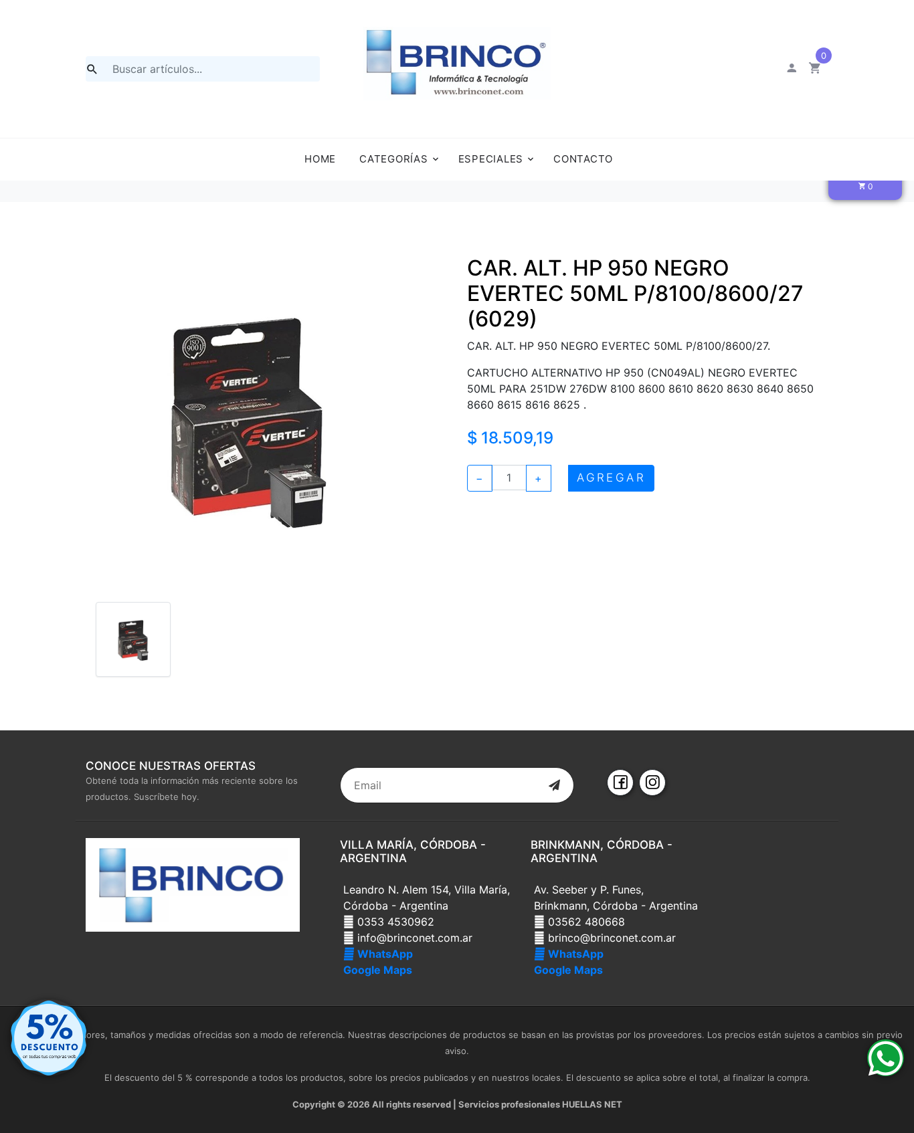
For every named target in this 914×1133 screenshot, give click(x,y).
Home (320, 158)
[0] (815, 69)
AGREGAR (611, 477)
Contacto (583, 158)
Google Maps (377, 969)
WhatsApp (384, 953)
